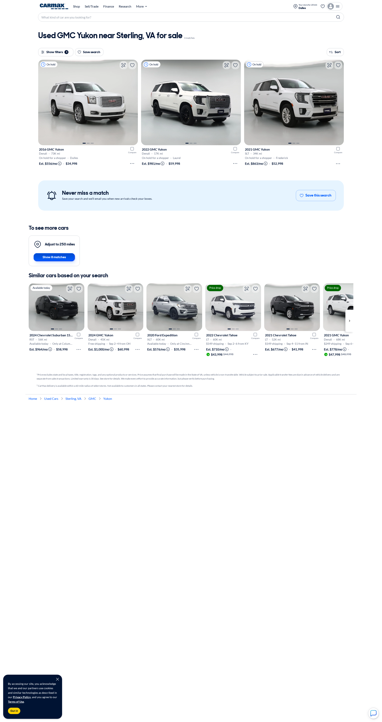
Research (125, 6)
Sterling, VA (73, 398)
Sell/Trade (91, 6)
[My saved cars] (323, 6)
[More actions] (132, 163)
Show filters (56, 52)
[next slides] (349, 320)
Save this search (318, 195)
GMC (92, 398)
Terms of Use (16, 701)
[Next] (133, 102)
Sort (338, 52)
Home (33, 398)
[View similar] (124, 65)
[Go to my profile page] (334, 6)
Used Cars (51, 398)
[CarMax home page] (54, 6)
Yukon (107, 398)
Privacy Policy (22, 697)
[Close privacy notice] (57, 679)
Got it (14, 711)
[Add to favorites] (132, 65)
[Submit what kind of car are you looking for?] (338, 17)
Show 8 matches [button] (54, 257)
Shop (76, 6)
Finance (108, 6)
